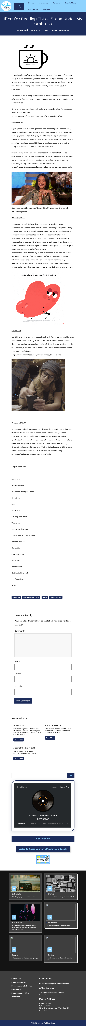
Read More (19, 740)
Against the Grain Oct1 (24, 748)
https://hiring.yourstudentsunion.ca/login (32, 454)
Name (17, 661)
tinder (45, 597)
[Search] (70, 775)
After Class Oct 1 (53, 725)
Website (18, 686)
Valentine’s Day (55, 597)
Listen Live (19, 7)
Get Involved (43, 838)
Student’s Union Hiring (31, 597)
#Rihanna (16, 597)
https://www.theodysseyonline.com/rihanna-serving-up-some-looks (42, 167)
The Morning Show (59, 30)
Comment (19, 631)
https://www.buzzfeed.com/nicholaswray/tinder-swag (36, 355)
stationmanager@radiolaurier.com (55, 983)
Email (17, 674)
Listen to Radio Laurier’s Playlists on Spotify (43, 849)
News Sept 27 (20, 725)
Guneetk (24, 30)
